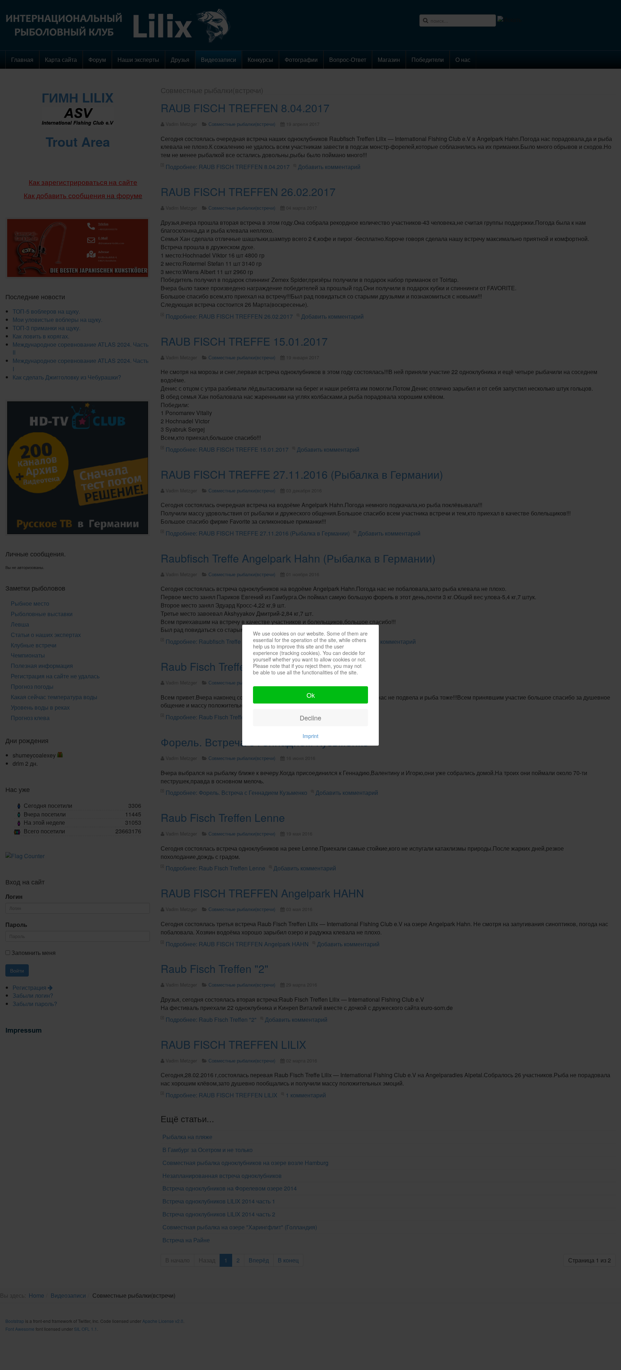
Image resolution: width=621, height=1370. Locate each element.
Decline (310, 717)
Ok (311, 695)
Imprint (310, 735)
